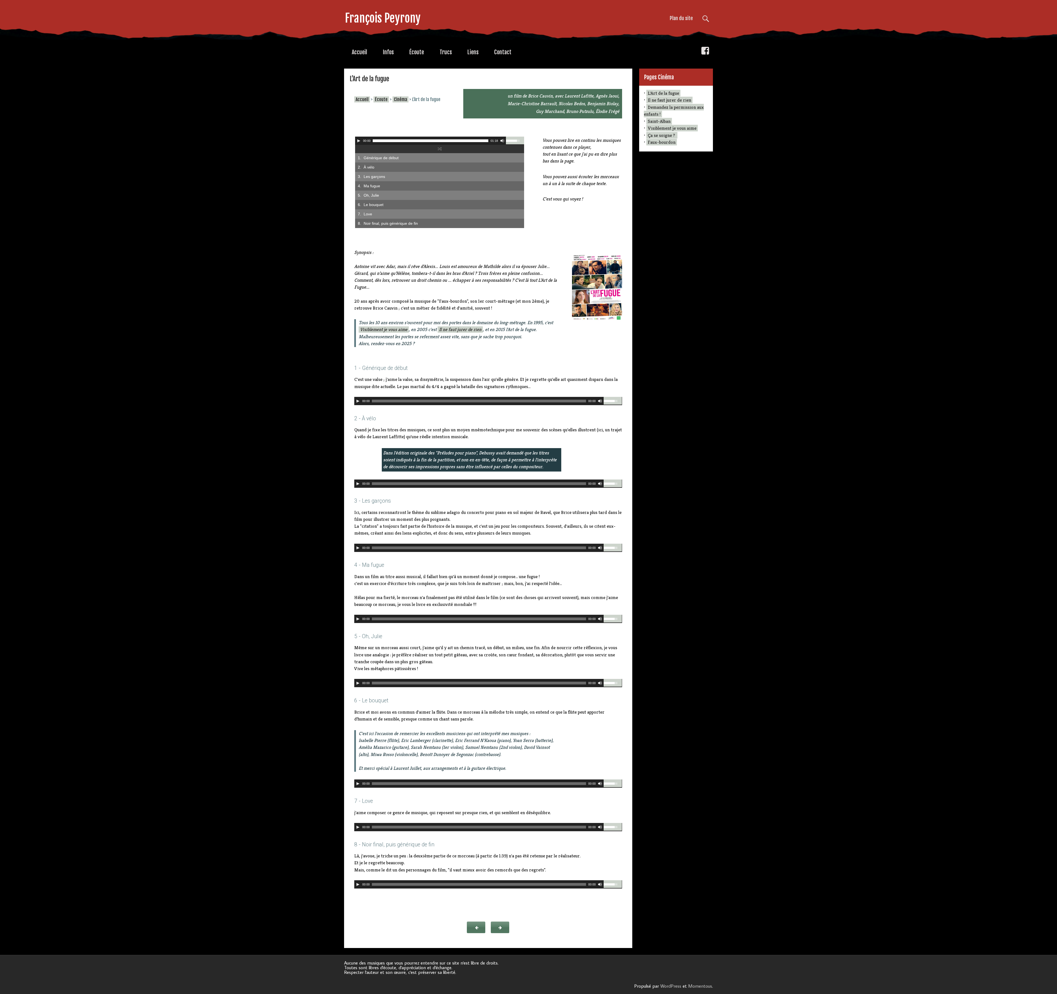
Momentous (700, 986)
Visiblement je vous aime (383, 329)
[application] (439, 141)
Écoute (416, 52)
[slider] (515, 140)
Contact (502, 52)
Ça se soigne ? (662, 135)
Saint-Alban (659, 121)
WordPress (670, 986)
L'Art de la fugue (663, 93)
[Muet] (502, 141)
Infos (388, 52)
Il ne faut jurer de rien (460, 329)
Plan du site (681, 18)
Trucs (446, 52)
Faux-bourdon (661, 142)
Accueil (359, 52)
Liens (473, 52)
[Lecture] (358, 141)
